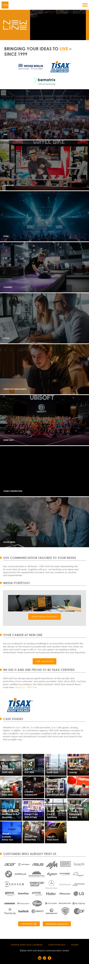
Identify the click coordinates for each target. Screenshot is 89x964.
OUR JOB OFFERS (44, 661)
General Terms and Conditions (27, 944)
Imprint (74, 944)
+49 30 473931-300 (29, 924)
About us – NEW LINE (26, 687)
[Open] (85, 5)
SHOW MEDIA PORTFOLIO (44, 616)
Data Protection (56, 944)
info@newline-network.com (56, 924)
